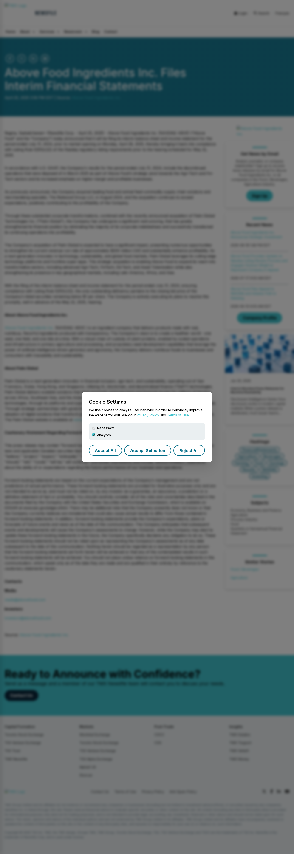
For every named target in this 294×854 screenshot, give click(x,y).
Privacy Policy (147, 415)
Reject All (189, 450)
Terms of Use (178, 415)
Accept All (105, 450)
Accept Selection (147, 450)
